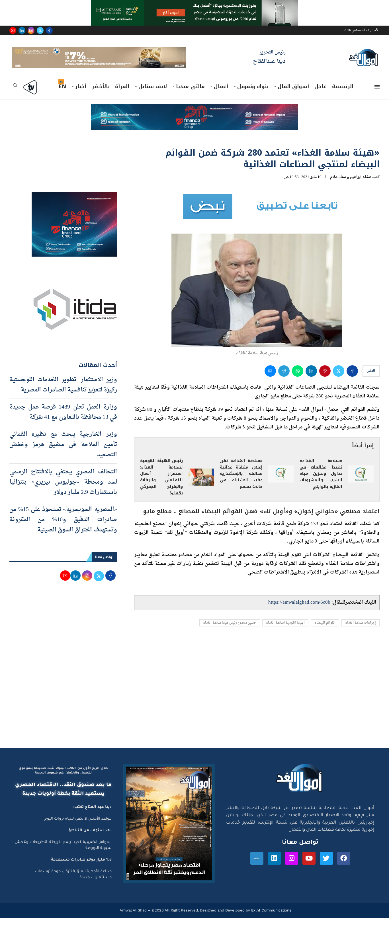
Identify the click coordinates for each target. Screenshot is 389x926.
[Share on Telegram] (284, 379)
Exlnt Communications (270, 918)
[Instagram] (31, 30)
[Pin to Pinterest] (325, 379)
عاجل (320, 94)
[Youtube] (12, 30)
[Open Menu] (377, 95)
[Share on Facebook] (352, 379)
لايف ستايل (152, 94)
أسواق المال (293, 94)
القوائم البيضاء (324, 631)
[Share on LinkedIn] (311, 379)
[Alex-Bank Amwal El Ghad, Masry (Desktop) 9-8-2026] (194, 5)
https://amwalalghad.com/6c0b (299, 610)
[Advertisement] (194, 702)
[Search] (15, 95)
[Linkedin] (22, 30)
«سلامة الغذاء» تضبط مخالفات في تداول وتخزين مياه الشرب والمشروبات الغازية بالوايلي (321, 482)
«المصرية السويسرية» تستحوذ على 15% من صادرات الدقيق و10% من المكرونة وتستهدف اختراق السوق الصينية (63, 527)
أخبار (80, 94)
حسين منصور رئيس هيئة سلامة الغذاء (229, 631)
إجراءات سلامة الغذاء (360, 631)
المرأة (122, 94)
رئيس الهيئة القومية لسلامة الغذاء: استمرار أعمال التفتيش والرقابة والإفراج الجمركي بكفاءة (161, 485)
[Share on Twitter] (338, 379)
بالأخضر (101, 94)
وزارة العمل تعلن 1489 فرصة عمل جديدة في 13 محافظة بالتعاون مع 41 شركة (63, 420)
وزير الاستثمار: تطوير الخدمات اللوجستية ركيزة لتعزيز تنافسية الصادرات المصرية (63, 392)
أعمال (221, 94)
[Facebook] (49, 30)
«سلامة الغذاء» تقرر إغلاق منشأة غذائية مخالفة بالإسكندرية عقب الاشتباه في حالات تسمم (241, 482)
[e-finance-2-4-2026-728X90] (194, 117)
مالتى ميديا (190, 94)
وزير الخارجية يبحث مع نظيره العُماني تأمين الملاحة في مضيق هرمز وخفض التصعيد (63, 452)
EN (62, 94)
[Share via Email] (270, 379)
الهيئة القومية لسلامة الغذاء (285, 631)
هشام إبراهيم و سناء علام (350, 185)
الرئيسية (342, 94)
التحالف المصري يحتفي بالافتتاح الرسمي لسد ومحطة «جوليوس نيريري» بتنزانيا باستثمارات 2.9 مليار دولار (63, 490)
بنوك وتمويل (253, 94)
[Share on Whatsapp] (297, 379)
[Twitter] (40, 30)
